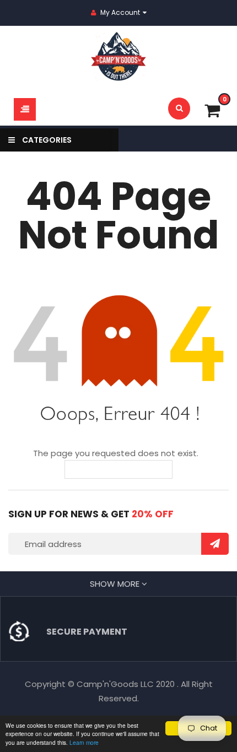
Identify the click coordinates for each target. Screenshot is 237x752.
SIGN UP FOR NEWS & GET (91, 514)
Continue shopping (126, 469)
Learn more (84, 742)
